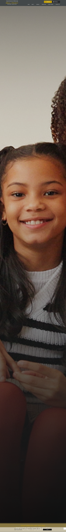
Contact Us (58, 4)
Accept (47, 529)
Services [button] (37, 4)
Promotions (44, 4)
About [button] (33, 4)
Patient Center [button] (50, 4)
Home (28, 4)
